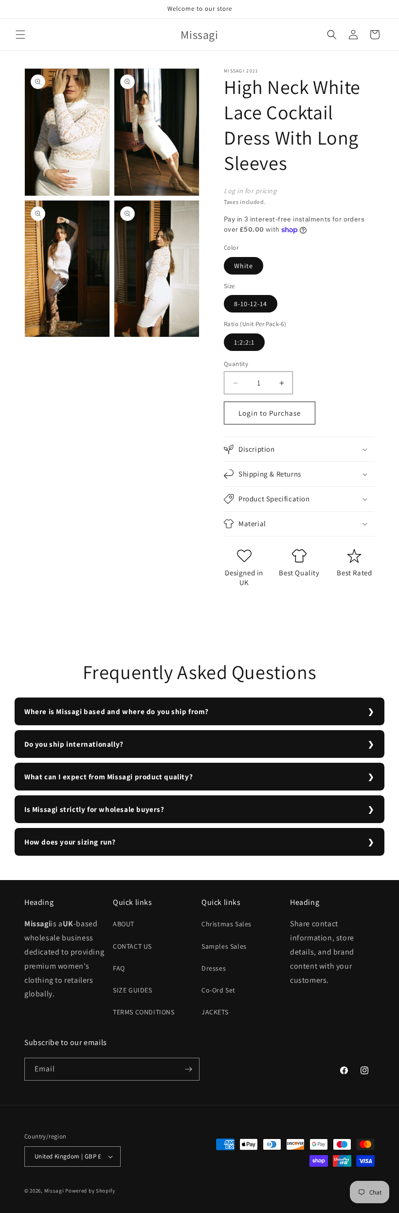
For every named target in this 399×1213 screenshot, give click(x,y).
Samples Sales (224, 946)
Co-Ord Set (218, 990)
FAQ (119, 968)
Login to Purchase (269, 413)
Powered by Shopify (90, 1190)
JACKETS (214, 1012)
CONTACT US (132, 946)
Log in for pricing (250, 190)
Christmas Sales (226, 923)
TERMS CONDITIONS (144, 1012)
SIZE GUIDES (132, 990)
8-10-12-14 (250, 303)
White (243, 265)
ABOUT (123, 923)
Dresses (213, 968)
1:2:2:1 (244, 342)
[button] (20, 34)
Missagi (54, 1190)
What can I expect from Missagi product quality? (108, 776)
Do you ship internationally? (74, 744)
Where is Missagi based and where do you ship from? (116, 711)
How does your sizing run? (70, 841)
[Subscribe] (188, 1069)
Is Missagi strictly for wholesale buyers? (94, 809)
